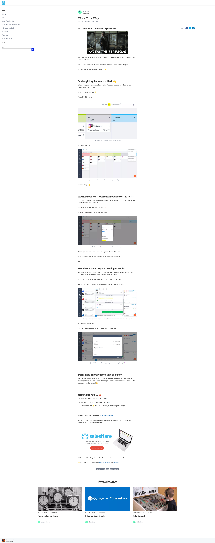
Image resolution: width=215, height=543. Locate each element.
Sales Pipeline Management (11, 24)
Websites (5, 35)
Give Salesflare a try (107, 415)
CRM (107, 469)
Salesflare (86, 13)
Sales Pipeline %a (8, 21)
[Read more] (60, 499)
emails (98, 469)
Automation (5, 31)
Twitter (101, 463)
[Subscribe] (32, 49)
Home (4, 14)
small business (114, 469)
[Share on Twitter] (190, 28)
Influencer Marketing (8, 28)
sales (103, 469)
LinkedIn (116, 463)
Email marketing (7, 38)
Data (3, 17)
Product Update (84, 21)
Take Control (139, 515)
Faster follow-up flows (48, 515)
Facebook (107, 463)
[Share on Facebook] (186, 28)
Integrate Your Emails (95, 515)
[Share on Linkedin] (193, 28)
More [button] (3, 42)
